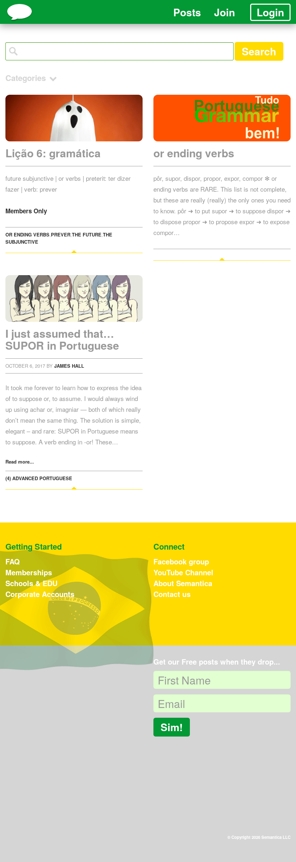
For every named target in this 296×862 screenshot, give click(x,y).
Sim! (172, 727)
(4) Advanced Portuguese (38, 478)
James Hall (69, 365)
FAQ (12, 561)
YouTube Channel (183, 572)
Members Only (26, 210)
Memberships (28, 572)
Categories (26, 78)
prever (60, 234)
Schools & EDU (31, 583)
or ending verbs (27, 234)
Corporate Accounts (39, 594)
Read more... (19, 461)
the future (86, 234)
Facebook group (181, 561)
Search (259, 51)
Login (270, 12)
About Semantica (182, 583)
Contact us (172, 594)
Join (224, 12)
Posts (187, 12)
